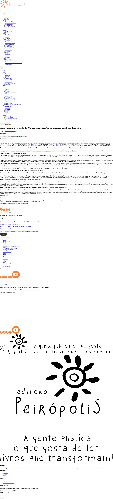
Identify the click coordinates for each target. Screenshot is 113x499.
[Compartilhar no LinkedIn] (7, 210)
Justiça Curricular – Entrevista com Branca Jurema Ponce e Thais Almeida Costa (16, 226)
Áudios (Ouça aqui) (7, 241)
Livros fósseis (8, 27)
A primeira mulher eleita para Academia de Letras (10, 224)
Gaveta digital (8, 45)
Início (4, 13)
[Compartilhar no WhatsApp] (4, 210)
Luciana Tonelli (5, 195)
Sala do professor (6, 266)
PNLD (4, 48)
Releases (7, 37)
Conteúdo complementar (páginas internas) (11, 246)
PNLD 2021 (7, 54)
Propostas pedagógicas (10, 41)
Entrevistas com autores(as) (10, 36)
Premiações (7, 18)
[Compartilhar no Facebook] (1, 210)
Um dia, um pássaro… (86, 140)
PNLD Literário (8, 50)
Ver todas (3, 234)
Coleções (4, 243)
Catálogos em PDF (9, 21)
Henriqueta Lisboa (9, 24)
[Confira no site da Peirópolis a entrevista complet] (14, 299)
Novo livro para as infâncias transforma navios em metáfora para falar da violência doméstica (19, 231)
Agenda (7, 32)
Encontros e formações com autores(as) (13, 47)
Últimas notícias (8, 31)
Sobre (4, 15)
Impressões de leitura (9, 44)
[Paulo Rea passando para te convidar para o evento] (70, 298)
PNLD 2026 (7, 51)
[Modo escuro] (3, 136)
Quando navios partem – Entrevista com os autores (10, 228)
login (10, 215)
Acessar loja (4, 8)
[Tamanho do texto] (21, 136)
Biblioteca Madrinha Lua (10, 23)
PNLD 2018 (7, 57)
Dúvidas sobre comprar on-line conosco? (13, 63)
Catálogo (4, 20)
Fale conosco (8, 59)
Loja (4, 14)
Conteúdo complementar (10, 43)
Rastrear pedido (8, 64)
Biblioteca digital (8, 39)
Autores (4, 28)
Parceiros (7, 19)
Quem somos (8, 17)
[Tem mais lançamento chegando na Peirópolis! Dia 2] (99, 310)
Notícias (4, 30)
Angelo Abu (58, 144)
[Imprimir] (11, 136)
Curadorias (7, 40)
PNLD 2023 (7, 52)
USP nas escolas (8, 46)
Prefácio (4, 262)
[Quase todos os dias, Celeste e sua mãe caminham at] (42, 304)
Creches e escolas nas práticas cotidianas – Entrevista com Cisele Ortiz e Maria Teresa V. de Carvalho (21, 221)
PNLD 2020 (7, 56)
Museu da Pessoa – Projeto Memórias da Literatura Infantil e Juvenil (14, 203)
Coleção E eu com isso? (10, 26)
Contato (4, 58)
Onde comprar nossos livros (11, 61)
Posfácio (4, 261)
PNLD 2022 (7, 53)
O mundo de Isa (8, 25)
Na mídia (7, 34)
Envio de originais (9, 60)
